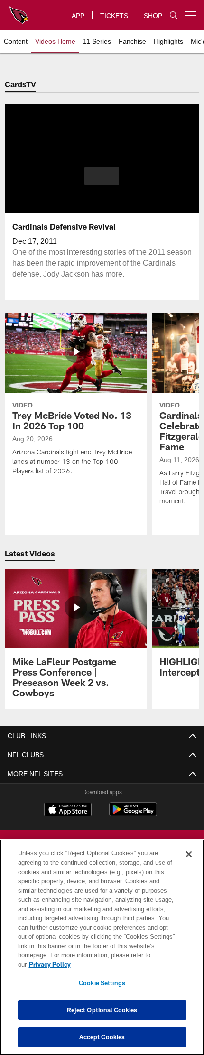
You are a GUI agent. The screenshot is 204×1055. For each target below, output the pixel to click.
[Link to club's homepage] (19, 11)
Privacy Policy (123, 964)
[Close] (188, 863)
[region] (102, 952)
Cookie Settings (102, 983)
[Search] (173, 15)
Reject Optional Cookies (102, 1010)
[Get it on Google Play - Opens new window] (133, 814)
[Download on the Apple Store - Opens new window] (68, 811)
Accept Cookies (102, 1037)
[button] (101, 176)
